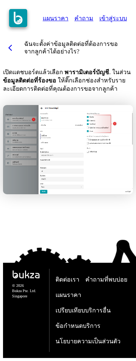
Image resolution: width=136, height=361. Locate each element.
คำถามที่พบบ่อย (106, 279)
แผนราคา (55, 18)
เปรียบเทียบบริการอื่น (83, 310)
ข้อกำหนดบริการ (78, 326)
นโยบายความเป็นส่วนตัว (88, 341)
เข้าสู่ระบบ (113, 18)
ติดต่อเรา (67, 279)
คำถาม (83, 18)
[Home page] (18, 18)
